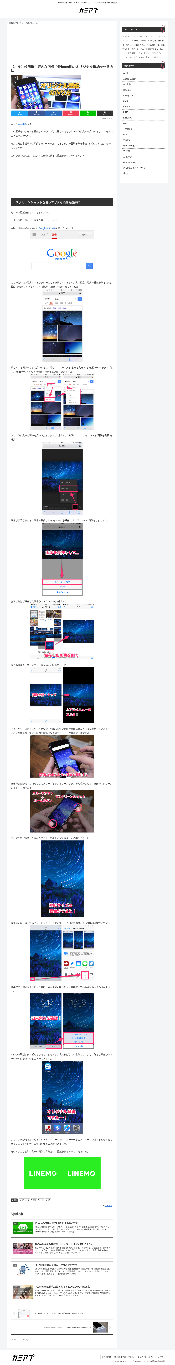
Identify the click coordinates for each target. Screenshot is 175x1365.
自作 (49, 1200)
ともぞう (22, 123)
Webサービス (130, 145)
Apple (126, 73)
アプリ (126, 151)
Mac (125, 123)
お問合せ (162, 1357)
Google (127, 90)
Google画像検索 (47, 228)
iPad (125, 101)
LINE (125, 112)
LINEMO (127, 117)
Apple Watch (129, 79)
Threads (127, 129)
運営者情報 (106, 1357)
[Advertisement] (62, 45)
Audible (127, 84)
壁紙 (34, 1200)
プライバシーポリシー (147, 1357)
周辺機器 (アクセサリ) (134, 168)
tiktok (126, 134)
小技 (15, 1200)
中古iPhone (129, 162)
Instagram (128, 95)
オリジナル (25, 1200)
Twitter (126, 140)
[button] (105, 113)
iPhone (126, 106)
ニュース (127, 156)
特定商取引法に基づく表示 (124, 1357)
